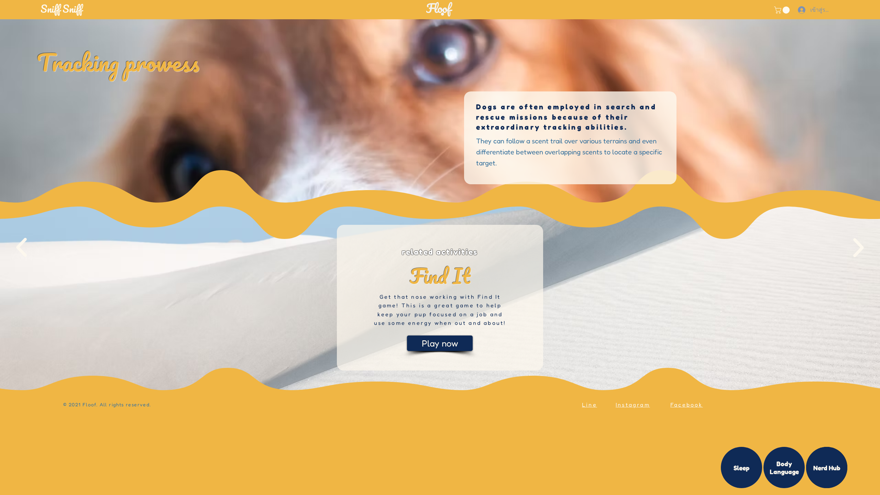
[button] (91, 9)
